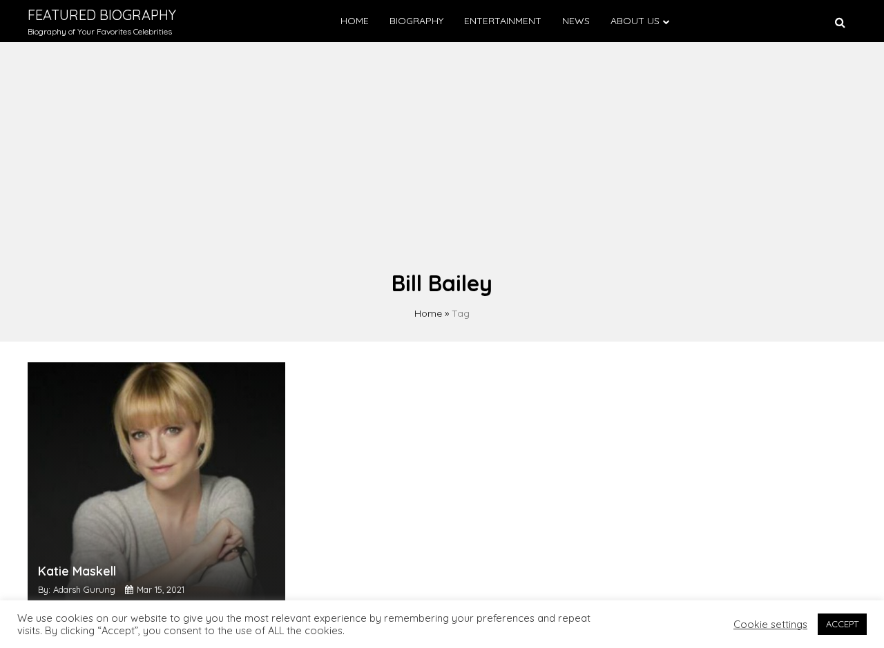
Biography (416, 20)
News (576, 20)
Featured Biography (102, 14)
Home (354, 20)
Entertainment (502, 20)
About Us (635, 20)
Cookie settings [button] (770, 624)
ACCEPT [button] (842, 623)
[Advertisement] (442, 162)
